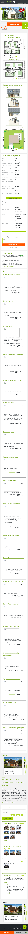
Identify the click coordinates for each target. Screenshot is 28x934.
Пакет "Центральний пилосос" (13, 558)
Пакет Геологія (8, 403)
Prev (3, 13)
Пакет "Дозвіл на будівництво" (13, 728)
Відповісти (6, 840)
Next (24, 13)
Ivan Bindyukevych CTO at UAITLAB (17, 928)
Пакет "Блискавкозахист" (12, 535)
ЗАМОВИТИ (14, 24)
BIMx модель (7, 326)
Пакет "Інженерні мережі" (12, 275)
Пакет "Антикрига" (9, 481)
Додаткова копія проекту (12, 679)
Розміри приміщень (13, 198)
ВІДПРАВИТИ (7, 819)
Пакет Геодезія (8, 432)
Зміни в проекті (8, 301)
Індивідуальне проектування (13, 380)
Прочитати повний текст (8, 266)
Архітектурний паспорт (11, 626)
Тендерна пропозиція (10, 457)
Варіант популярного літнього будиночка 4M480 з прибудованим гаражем (12, 771)
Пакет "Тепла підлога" (11, 604)
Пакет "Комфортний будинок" (13, 582)
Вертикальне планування (12, 503)
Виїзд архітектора (9, 703)
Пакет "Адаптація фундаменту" (14, 354)
